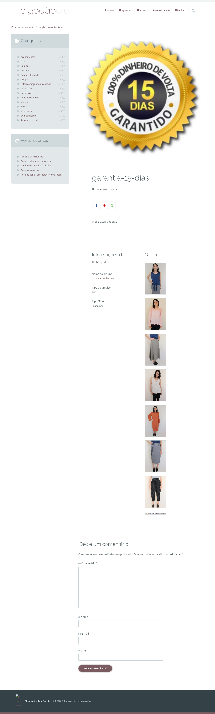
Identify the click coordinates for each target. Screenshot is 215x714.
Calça (23, 61)
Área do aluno (162, 10)
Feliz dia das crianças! (32, 156)
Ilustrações (26, 88)
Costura (25, 70)
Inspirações (27, 93)
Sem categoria (28, 115)
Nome (84, 617)
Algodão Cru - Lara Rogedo (37, 701)
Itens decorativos (30, 97)
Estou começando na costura (36, 83)
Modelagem (27, 111)
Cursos (144, 10)
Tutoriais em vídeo (30, 120)
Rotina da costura (30, 170)
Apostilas (126, 10)
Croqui (24, 79)
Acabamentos (28, 56)
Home (110, 10)
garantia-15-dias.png (103, 278)
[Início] (20, 701)
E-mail (85, 633)
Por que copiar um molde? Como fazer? (41, 174)
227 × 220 (113, 189)
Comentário (89, 563)
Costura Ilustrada (30, 74)
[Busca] (190, 7)
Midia (181, 10)
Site (83, 650)
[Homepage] (44, 11)
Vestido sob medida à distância (37, 165)
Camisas (25, 65)
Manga (24, 102)
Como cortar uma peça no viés (37, 161)
